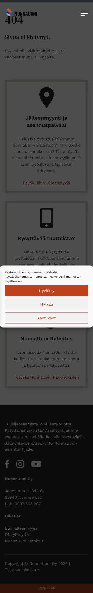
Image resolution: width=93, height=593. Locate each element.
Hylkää (46, 304)
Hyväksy (46, 290)
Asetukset (46, 318)
